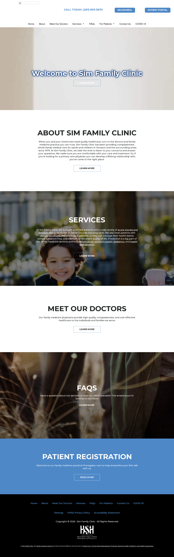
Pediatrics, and (134, 546)
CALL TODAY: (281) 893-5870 (83, 9)
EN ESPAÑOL (125, 10)
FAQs (92, 24)
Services (76, 24)
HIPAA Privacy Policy (78, 512)
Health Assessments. (147, 546)
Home (31, 24)
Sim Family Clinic (27, 546)
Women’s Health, (123, 546)
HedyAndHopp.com (91, 538)
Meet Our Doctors (59, 24)
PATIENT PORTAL (157, 10)
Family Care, (87, 546)
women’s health (103, 241)
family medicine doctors (44, 546)
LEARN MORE (87, 83)
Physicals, (114, 546)
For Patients (106, 24)
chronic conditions (50, 236)
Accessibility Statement (107, 512)
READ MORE (87, 477)
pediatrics (119, 241)
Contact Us (125, 24)
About (42, 24)
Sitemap (58, 512)
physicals (88, 241)
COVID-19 (141, 24)
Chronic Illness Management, (101, 546)
